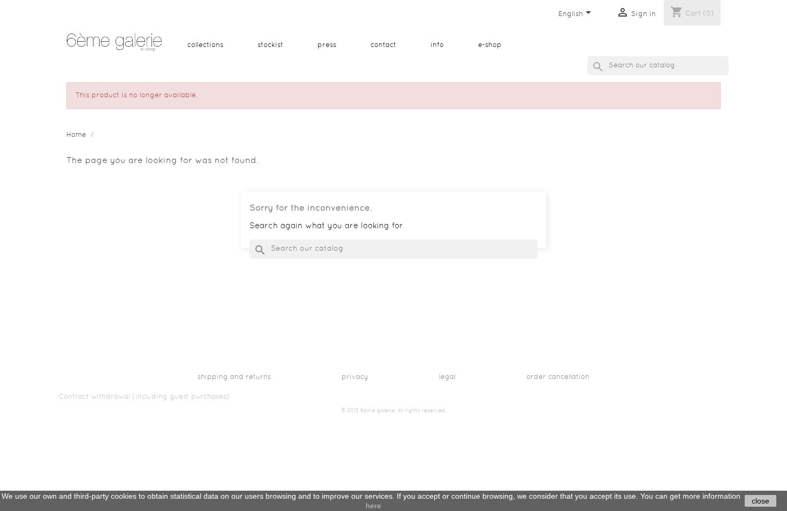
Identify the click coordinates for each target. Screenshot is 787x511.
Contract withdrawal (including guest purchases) (144, 397)
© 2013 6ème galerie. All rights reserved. (394, 410)
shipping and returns (234, 377)
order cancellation (557, 377)
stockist (270, 45)
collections (205, 45)
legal (447, 377)
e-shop (490, 45)
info (437, 45)
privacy (355, 377)
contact (383, 45)
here (373, 505)
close (760, 501)
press (326, 45)
